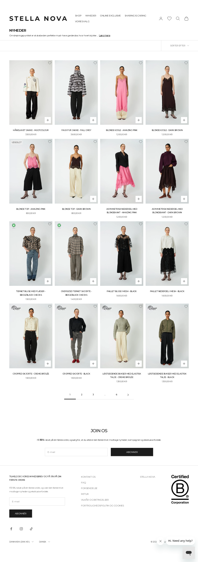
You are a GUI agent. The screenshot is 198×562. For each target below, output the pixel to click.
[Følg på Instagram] (21, 529)
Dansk (42, 541)
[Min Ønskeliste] (169, 18)
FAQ (83, 482)
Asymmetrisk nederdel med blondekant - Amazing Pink (121, 211)
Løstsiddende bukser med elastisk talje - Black (167, 376)
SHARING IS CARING (135, 15)
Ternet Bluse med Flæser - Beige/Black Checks (31, 293)
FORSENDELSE (89, 488)
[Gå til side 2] (128, 395)
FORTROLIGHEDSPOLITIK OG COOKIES (102, 505)
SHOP (78, 15)
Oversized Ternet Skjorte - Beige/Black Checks (76, 293)
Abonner (132, 452)
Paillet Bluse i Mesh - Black (122, 291)
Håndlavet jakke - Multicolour (31, 130)
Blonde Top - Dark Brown (76, 209)
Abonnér (20, 513)
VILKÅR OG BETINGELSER (95, 499)
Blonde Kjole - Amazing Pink (121, 130)
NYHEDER (90, 15)
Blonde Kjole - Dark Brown (167, 130)
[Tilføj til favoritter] (49, 63)
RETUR (85, 493)
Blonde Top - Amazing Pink (30, 209)
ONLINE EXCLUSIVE (110, 15)
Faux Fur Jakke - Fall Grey (76, 130)
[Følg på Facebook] (11, 529)
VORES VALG (82, 21)
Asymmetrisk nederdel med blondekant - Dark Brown (167, 211)
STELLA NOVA (147, 476)
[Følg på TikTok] (31, 529)
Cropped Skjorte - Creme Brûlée (31, 374)
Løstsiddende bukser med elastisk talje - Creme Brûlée (121, 376)
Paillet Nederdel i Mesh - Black (167, 291)
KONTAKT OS (88, 476)
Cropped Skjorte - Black (76, 374)
